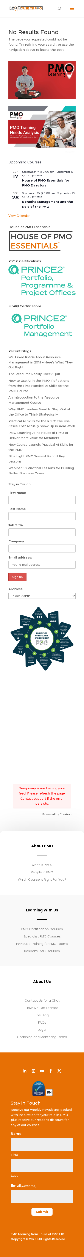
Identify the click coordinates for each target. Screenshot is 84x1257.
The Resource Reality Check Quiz (34, 374)
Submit (42, 1212)
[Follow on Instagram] (33, 1071)
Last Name (17, 509)
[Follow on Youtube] (42, 1071)
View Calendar (19, 216)
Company (16, 541)
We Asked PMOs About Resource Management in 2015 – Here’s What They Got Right (40, 362)
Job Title (15, 525)
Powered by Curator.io (57, 814)
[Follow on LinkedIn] (24, 1071)
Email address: (20, 557)
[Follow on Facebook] (50, 1071)
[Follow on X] (59, 1071)
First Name (17, 493)
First (14, 1155)
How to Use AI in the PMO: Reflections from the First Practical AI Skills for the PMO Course (38, 386)
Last (14, 1175)
